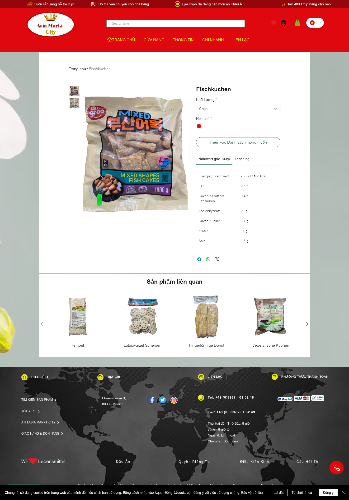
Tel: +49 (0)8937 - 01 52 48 (231, 397)
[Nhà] (24, 377)
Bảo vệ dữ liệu (252, 492)
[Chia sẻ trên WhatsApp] (208, 259)
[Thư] (201, 377)
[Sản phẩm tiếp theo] (307, 324)
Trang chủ (77, 68)
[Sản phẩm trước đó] (42, 324)
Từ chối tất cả (302, 492)
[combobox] (238, 108)
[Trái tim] (273, 22)
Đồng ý (328, 492)
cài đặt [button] (279, 492)
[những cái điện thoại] (336, 467)
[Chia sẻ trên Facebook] (199, 259)
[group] (174, 324)
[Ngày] (100, 377)
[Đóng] (343, 492)
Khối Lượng (206, 99)
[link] (214, 159)
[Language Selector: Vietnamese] (315, 23)
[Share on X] (217, 259)
